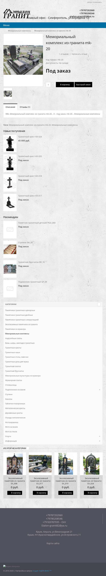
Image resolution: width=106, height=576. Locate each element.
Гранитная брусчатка (14, 371)
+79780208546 (54, 518)
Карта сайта (53, 543)
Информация (11, 441)
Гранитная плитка (13, 366)
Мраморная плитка (13, 380)
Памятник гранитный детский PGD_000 (36, 222)
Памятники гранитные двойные (19, 315)
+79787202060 (87, 10)
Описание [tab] (10, 107)
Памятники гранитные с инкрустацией (22, 319)
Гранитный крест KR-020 (30, 156)
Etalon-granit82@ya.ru (54, 525)
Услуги (8, 436)
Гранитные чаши (12, 352)
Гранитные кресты (13, 347)
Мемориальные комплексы (19, 31)
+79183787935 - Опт (54, 522)
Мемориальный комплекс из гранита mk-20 (30, 125)
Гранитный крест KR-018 (30, 176)
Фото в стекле (11, 431)
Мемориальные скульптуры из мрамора (22, 375)
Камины (8, 399)
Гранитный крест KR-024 (30, 136)
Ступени (8, 394)
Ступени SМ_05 (25, 242)
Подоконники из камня (15, 389)
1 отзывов (63, 54)
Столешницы (11, 385)
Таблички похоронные (15, 403)
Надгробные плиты (13, 338)
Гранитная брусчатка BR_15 (31, 262)
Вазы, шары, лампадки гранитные (20, 343)
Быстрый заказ (83, 84)
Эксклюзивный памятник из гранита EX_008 (15, 481)
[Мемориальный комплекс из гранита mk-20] (23, 60)
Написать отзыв (79, 54)
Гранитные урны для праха (17, 361)
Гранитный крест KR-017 (30, 195)
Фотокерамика (11, 422)
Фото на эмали (11, 427)
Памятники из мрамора (15, 329)
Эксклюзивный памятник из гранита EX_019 (66, 481)
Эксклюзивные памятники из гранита (21, 324)
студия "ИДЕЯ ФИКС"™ (42, 571)
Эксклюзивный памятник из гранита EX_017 (40, 481)
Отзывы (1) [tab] (25, 107)
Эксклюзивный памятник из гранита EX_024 (91, 481)
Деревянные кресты (13, 413)
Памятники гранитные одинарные (20, 310)
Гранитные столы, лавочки (16, 357)
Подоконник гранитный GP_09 (32, 281)
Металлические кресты (15, 408)
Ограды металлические (15, 417)
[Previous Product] (95, 36)
